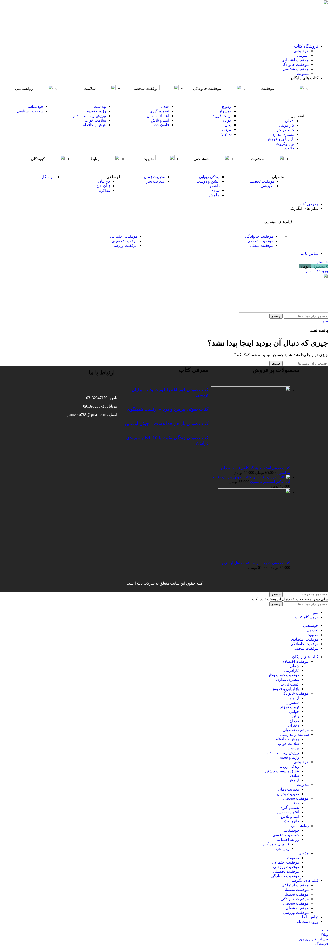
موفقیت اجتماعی (124, 236)
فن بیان (104, 181)
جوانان (226, 120)
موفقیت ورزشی (125, 245)
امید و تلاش (160, 120)
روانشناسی (300, 826)
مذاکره (104, 190)
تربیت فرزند (222, 116)
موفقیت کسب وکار (283, 675)
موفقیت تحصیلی (261, 181)
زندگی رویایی (209, 177)
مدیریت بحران (154, 181)
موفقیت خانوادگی (295, 64)
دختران (226, 134)
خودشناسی (34, 107)
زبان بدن (103, 186)
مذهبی (303, 853)
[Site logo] (283, 38)
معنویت (303, 74)
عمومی (303, 55)
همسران (225, 111)
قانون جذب (160, 125)
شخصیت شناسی (30, 111)
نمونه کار (48, 177)
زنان (228, 125)
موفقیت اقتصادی (295, 60)
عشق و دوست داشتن (282, 771)
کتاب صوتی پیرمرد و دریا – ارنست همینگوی (167, 409)
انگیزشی (267, 186)
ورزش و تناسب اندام (89, 116)
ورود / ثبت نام (307, 922)
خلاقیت (288, 148)
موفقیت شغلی (261, 245)
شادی (215, 190)
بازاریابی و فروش (280, 139)
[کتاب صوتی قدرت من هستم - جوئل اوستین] (254, 492)
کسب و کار (285, 130)
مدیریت (303, 785)
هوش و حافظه (94, 125)
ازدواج (227, 107)
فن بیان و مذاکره (276, 844)
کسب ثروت (289, 684)
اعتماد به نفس (158, 116)
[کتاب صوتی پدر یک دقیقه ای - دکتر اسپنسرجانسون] (270, 477)
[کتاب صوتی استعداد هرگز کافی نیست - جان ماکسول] (250, 390)
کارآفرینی (286, 125)
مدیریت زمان (154, 177)
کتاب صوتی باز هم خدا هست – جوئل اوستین (166, 423)
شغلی (289, 121)
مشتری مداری (282, 134)
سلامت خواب (95, 120)
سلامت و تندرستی (294, 734)
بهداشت (100, 107)
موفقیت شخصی (296, 69)
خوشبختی (301, 51)
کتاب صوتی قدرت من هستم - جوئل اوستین (256, 563)
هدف (165, 107)
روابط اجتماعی (287, 839)
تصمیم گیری (159, 111)
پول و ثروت (285, 144)
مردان (227, 129)
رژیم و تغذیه (96, 111)
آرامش (214, 195)
